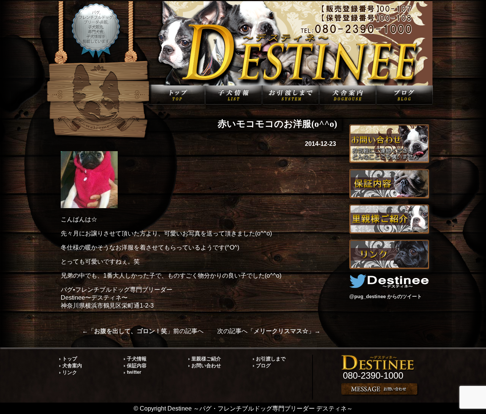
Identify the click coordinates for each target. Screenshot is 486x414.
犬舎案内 (72, 365)
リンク (69, 372)
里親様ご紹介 (206, 359)
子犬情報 (137, 359)
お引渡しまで (271, 359)
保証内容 (137, 365)
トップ (69, 359)
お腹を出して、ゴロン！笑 (130, 331)
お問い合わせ (206, 365)
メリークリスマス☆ (281, 331)
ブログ (263, 365)
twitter (134, 372)
